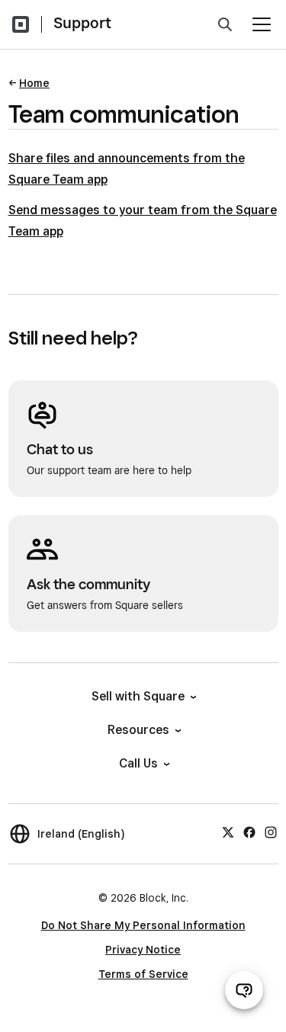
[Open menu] (261, 24)
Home (34, 83)
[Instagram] (270, 831)
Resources (138, 730)
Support (82, 23)
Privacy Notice (143, 950)
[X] (228, 831)
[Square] (20, 24)
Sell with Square (138, 696)
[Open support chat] (244, 990)
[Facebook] (249, 831)
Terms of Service (143, 974)
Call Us (138, 763)
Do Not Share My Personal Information (143, 925)
